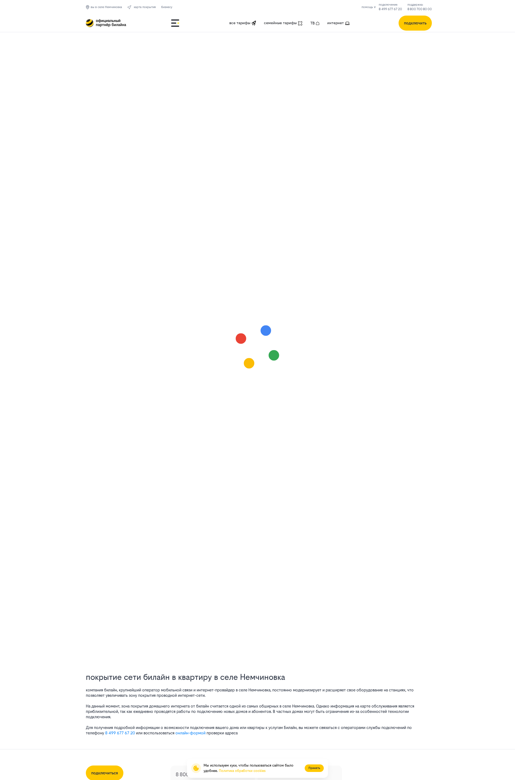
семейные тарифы (280, 23)
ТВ (312, 23)
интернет (335, 23)
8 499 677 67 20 (390, 9)
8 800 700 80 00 (419, 9)
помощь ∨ (369, 7)
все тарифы (239, 23)
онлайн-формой (190, 733)
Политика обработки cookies (242, 771)
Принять (314, 768)
